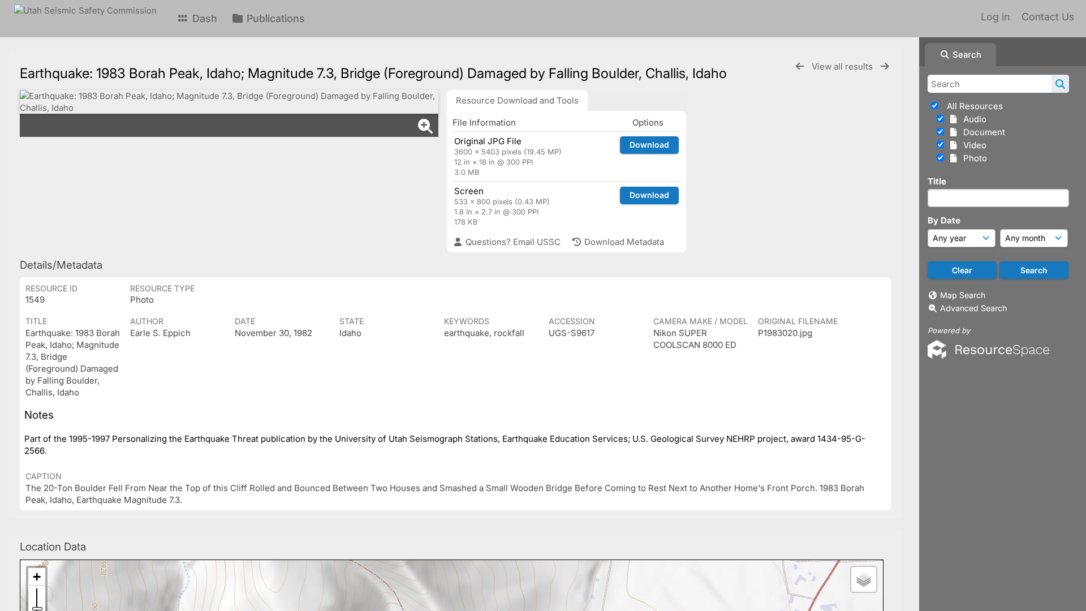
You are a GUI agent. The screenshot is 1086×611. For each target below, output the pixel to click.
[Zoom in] (36, 577)
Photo (973, 158)
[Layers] (863, 579)
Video (972, 145)
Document (982, 132)
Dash (203, 18)
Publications (274, 18)
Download (649, 144)
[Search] (1060, 84)
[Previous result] (800, 66)
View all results (843, 66)
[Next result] (884, 66)
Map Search (962, 295)
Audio (972, 119)
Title (937, 181)
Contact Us (1048, 17)
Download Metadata (623, 241)
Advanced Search (973, 308)
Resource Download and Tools (517, 100)
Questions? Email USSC (512, 241)
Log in (995, 17)
